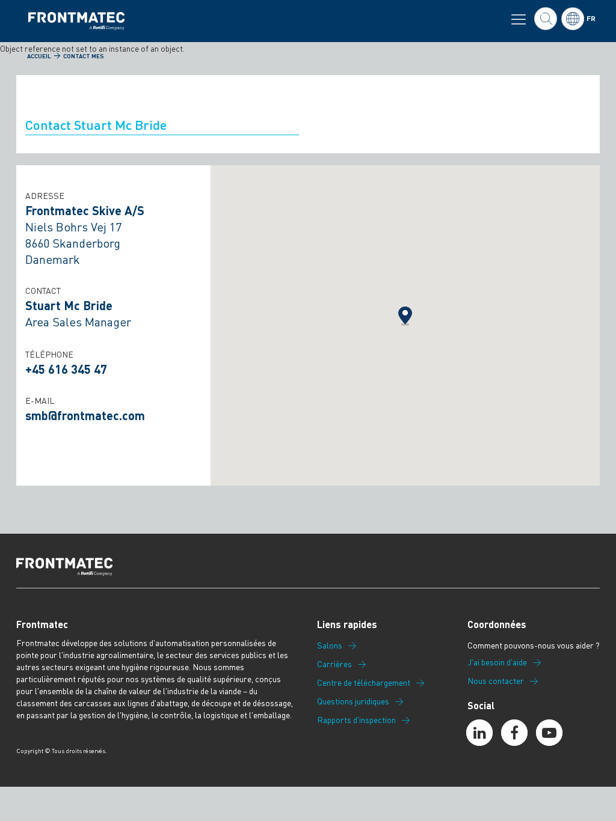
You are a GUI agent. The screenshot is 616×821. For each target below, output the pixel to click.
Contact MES (83, 56)
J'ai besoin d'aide (497, 662)
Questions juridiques (353, 701)
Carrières (334, 664)
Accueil (39, 56)
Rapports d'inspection (356, 720)
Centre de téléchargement (363, 683)
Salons (329, 645)
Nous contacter (495, 681)
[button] (405, 316)
